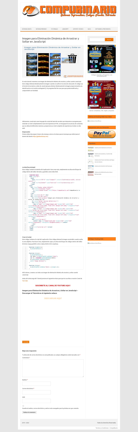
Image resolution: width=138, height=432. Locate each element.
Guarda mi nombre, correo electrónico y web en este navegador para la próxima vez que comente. (50, 408)
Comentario (26, 357)
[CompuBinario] (69, 16)
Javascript (65, 29)
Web (23, 397)
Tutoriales (54, 29)
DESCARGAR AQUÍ (53, 298)
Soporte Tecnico (78, 29)
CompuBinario (114, 428)
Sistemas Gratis (26, 29)
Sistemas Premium (41, 29)
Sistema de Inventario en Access (103, 147)
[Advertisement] (69, 21)
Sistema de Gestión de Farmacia (103, 166)
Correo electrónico (28, 388)
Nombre (25, 380)
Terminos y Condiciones (102, 428)
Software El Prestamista (102, 29)
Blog (89, 29)
